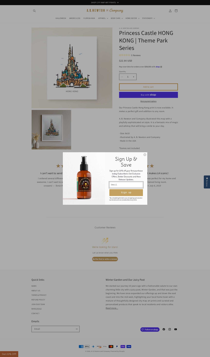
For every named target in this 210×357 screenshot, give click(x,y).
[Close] (144, 154)
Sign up (126, 192)
